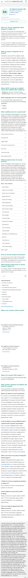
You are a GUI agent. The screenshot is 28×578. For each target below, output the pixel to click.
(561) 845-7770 (14, 21)
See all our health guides (11, 473)
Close (25, 577)
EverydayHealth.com (7, 464)
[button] (26, 1)
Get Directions (6, 332)
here (25, 130)
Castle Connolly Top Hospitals (16, 452)
